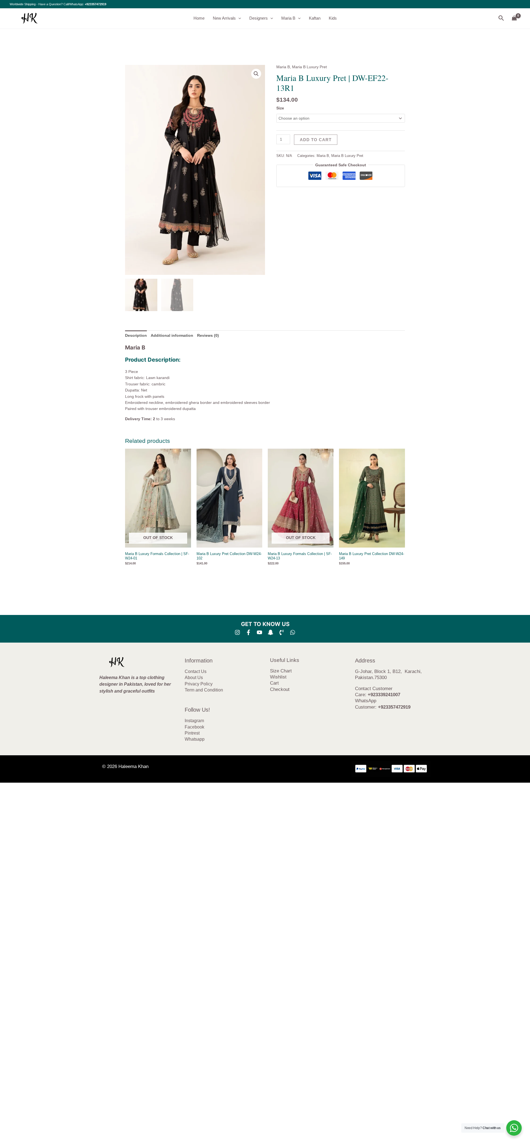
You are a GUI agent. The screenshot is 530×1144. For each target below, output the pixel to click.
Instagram (194, 720)
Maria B (288, 18)
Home (199, 18)
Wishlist (278, 677)
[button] (238, 18)
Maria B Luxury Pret (309, 67)
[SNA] (270, 632)
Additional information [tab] (172, 335)
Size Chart (281, 671)
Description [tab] (136, 335)
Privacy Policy (199, 684)
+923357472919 (95, 4)
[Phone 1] (281, 632)
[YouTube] (259, 632)
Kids (333, 18)
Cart (274, 683)
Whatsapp (195, 739)
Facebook (194, 727)
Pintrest (192, 733)
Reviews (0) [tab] (208, 335)
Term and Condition (204, 690)
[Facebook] (248, 632)
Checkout (280, 689)
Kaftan (314, 18)
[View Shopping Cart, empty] (514, 18)
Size (280, 108)
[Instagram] (237, 632)
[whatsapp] (292, 632)
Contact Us (195, 671)
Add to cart (316, 139)
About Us (194, 677)
